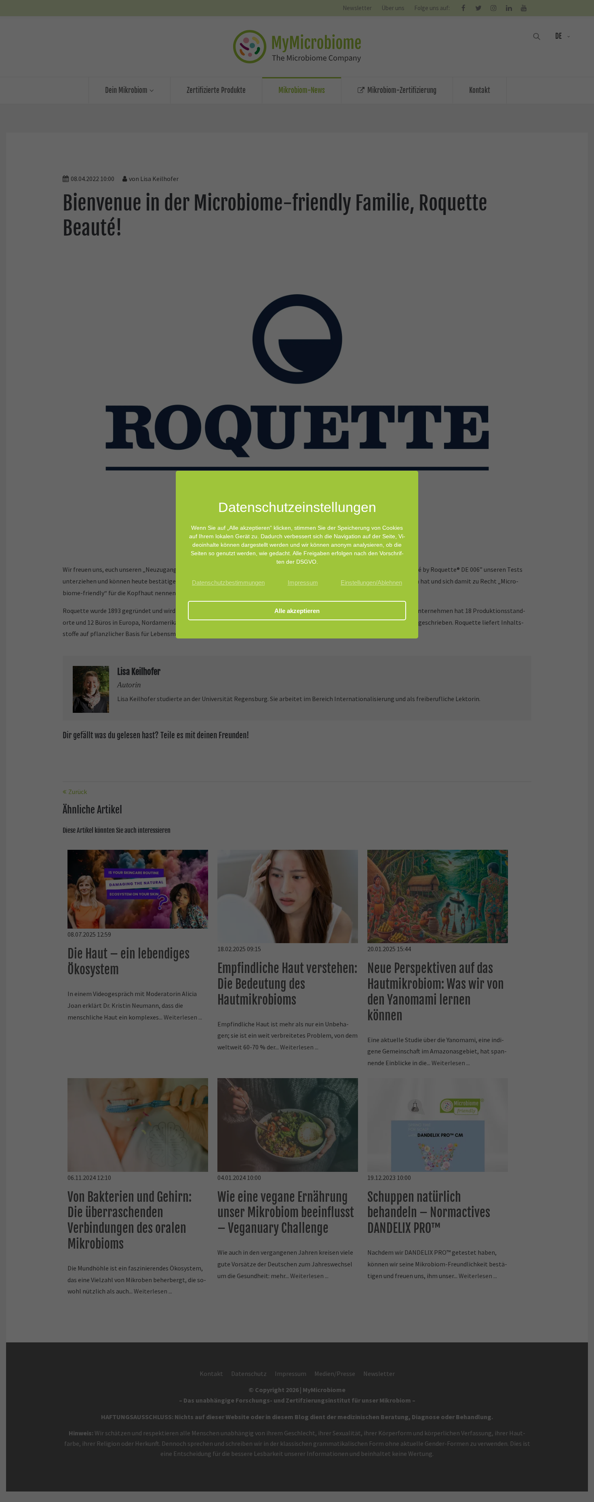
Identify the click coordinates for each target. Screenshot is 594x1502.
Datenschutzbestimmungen (228, 582)
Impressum (303, 582)
